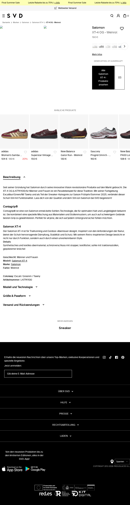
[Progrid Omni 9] (103, 131)
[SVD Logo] (15, 16)
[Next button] (124, 46)
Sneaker (65, 328)
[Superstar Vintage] (44, 131)
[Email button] (120, 78)
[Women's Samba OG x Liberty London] (14, 131)
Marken (16, 23)
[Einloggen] (118, 15)
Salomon (25, 23)
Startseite (6, 23)
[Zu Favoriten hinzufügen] (122, 28)
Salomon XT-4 (37, 23)
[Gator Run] (73, 131)
